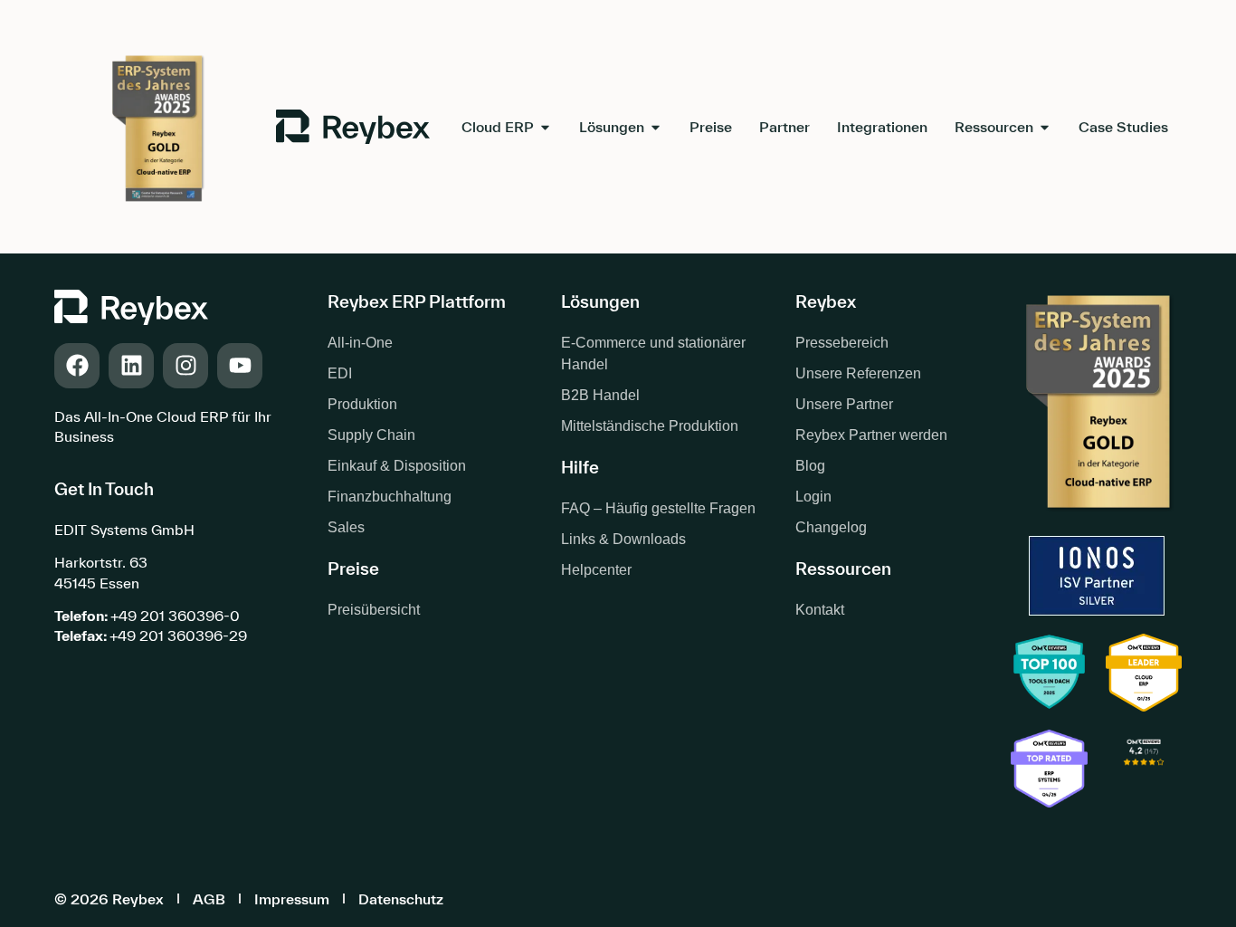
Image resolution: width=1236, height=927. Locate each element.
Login (813, 496)
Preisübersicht (374, 609)
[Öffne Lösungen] (655, 127)
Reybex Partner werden (871, 435)
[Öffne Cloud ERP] (545, 127)
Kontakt (819, 609)
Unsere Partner (844, 404)
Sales (346, 527)
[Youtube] (239, 365)
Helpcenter (596, 570)
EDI (340, 373)
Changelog (831, 527)
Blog (810, 465)
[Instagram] (185, 365)
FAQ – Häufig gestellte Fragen (658, 508)
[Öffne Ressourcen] (1044, 127)
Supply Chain (371, 435)
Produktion (362, 404)
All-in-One (360, 342)
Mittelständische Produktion (649, 426)
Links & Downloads (623, 539)
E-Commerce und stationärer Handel (653, 353)
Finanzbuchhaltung (390, 496)
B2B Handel (600, 395)
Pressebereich (842, 342)
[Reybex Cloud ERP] (1144, 770)
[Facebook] (77, 365)
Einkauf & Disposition (397, 465)
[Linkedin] (131, 365)
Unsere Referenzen (858, 373)
